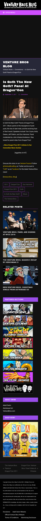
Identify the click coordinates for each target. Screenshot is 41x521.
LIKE (5, 169)
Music (25, 194)
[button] (9, 13)
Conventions (24, 94)
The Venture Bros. (10, 199)
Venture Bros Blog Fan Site (14, 482)
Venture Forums (25, 163)
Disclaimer (6, 512)
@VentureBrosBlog (9, 166)
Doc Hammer (27, 184)
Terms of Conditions (12, 518)
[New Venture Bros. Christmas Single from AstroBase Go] (20, 275)
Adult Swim (7, 405)
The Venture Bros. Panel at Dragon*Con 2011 (10, 469)
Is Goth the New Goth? (12, 194)
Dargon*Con (15, 184)
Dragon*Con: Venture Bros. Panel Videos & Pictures (28, 469)
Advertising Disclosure (28, 518)
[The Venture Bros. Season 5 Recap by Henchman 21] (20, 248)
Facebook (15, 169)
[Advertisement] (20, 36)
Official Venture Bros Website (14, 515)
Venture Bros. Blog (9, 177)
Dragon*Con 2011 (10, 189)
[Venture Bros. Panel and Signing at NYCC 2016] (20, 220)
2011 (6, 184)
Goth (21, 189)
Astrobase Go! (8, 408)
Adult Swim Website (19, 512)
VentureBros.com (9, 411)
